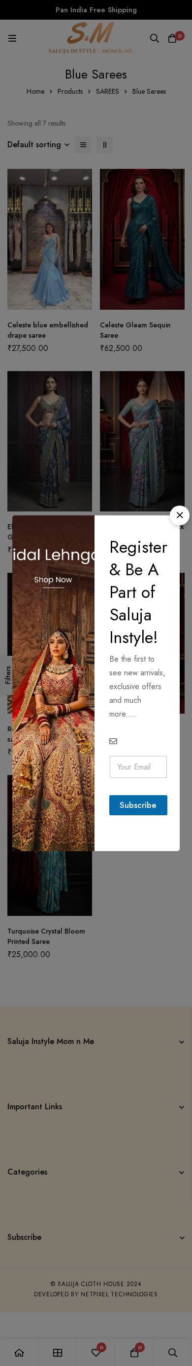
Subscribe (138, 805)
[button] (180, 515)
